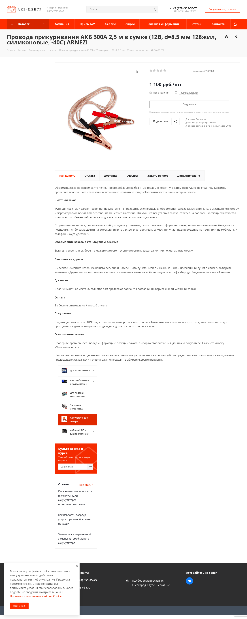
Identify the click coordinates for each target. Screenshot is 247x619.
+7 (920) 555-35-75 (185, 8)
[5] (165, 70)
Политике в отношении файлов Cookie (36, 596)
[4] (161, 70)
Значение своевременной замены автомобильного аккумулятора (74, 539)
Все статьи (86, 484)
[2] (154, 70)
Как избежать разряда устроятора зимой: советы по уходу (74, 519)
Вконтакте (189, 581)
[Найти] (154, 9)
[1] (151, 70)
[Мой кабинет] (235, 24)
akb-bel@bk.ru (81, 587)
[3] (158, 70)
